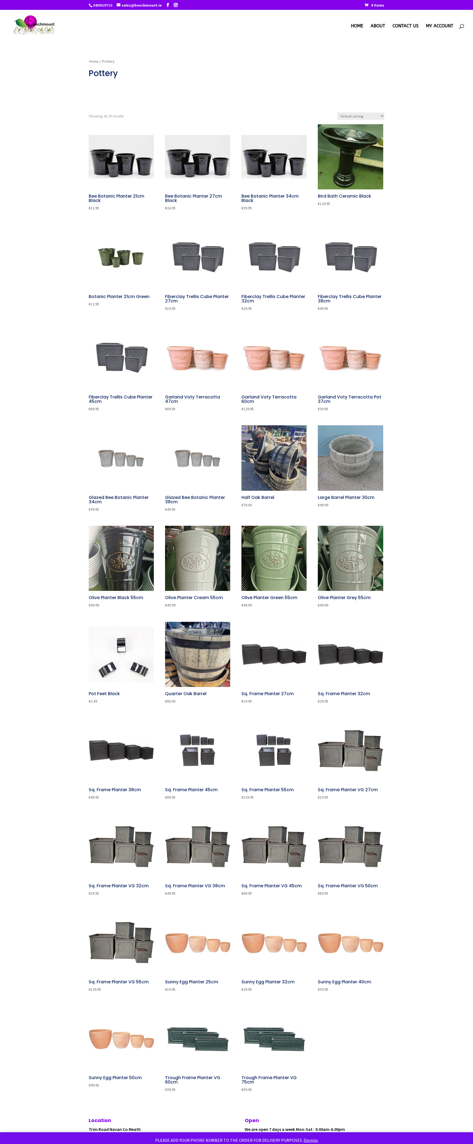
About (378, 26)
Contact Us (406, 26)
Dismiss (311, 1140)
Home (357, 26)
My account (439, 26)
